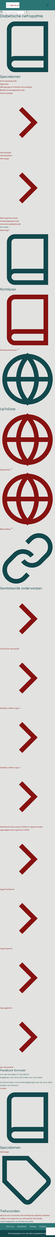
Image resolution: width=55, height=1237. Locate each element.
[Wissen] (27, 12)
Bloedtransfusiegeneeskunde (12, 90)
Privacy (33, 1226)
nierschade (37, 1218)
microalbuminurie (14, 1218)
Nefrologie (4, 230)
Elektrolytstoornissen (9, 218)
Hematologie (5, 152)
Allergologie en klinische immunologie (16, 87)
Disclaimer (21, 1226)
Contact (42, 1226)
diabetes (38, 1215)
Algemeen (4, 84)
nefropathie (27, 1218)
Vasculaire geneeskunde (10, 224)
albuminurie (5, 1215)
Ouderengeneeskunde (9, 221)
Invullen (3, 1088)
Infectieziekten (6, 155)
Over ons (10, 1226)
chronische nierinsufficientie (22, 1215)
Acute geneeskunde (8, 81)
